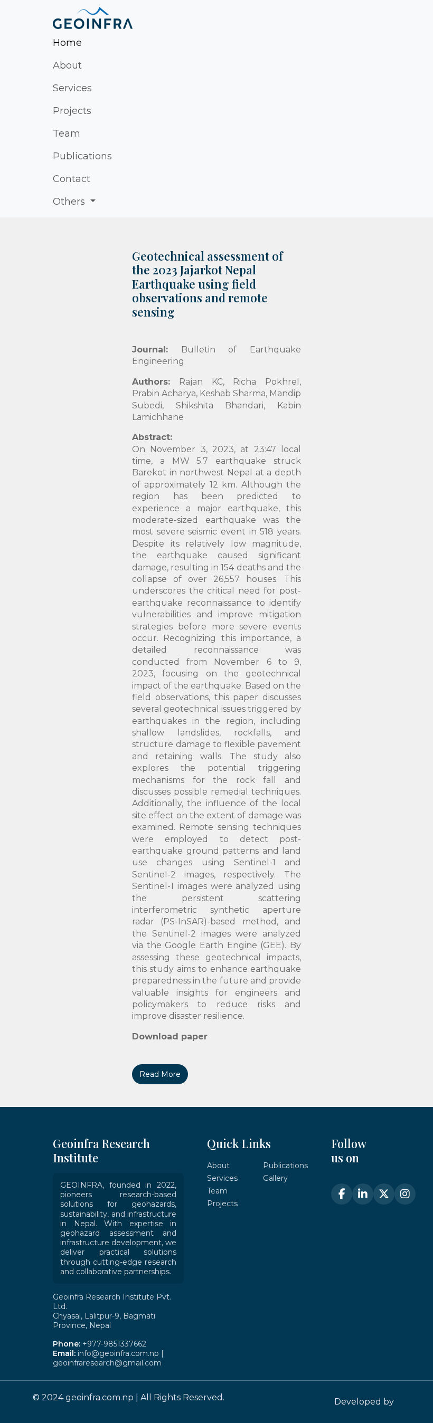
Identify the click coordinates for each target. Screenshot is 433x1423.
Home (67, 43)
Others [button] (70, 201)
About (67, 65)
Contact (71, 179)
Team (66, 133)
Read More (160, 1074)
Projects (72, 111)
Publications (82, 156)
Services (72, 88)
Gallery (275, 1178)
